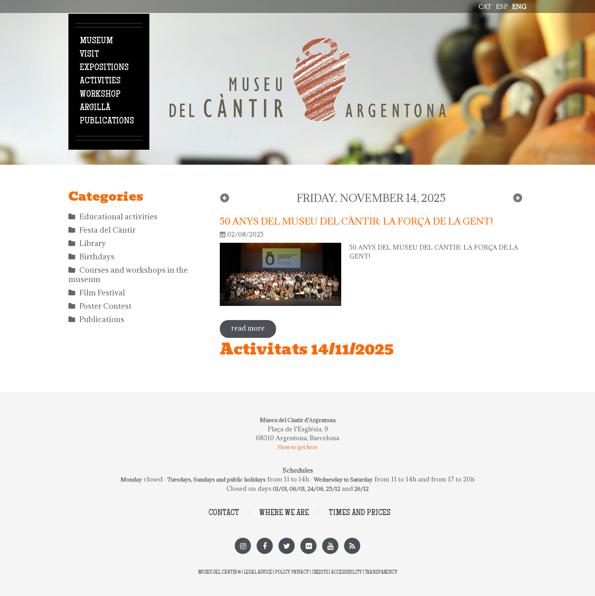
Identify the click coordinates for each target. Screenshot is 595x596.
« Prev (224, 197)
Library (92, 243)
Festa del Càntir (107, 230)
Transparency (381, 572)
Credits (320, 572)
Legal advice (258, 572)
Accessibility (346, 572)
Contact (223, 513)
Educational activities (118, 216)
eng (519, 6)
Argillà (95, 108)
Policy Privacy (292, 572)
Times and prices (360, 513)
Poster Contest (105, 306)
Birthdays (97, 256)
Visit (89, 54)
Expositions (104, 68)
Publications (107, 121)
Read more (253, 328)
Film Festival (102, 292)
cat (485, 6)
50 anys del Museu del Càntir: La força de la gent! (356, 221)
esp (502, 6)
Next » (517, 197)
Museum (96, 41)
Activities (100, 81)
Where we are (284, 513)
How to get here (298, 447)
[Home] (308, 42)
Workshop (100, 95)
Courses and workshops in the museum (128, 274)
